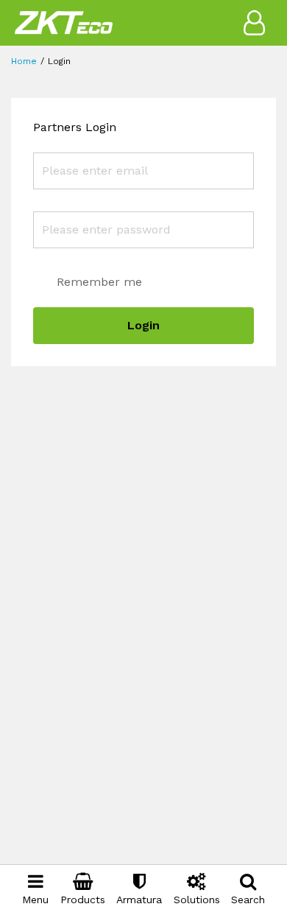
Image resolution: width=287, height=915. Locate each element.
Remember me (99, 282)
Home (24, 61)
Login (143, 325)
